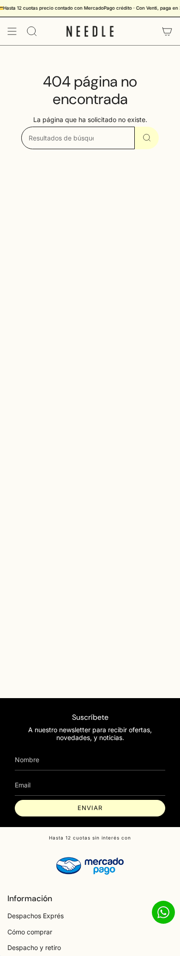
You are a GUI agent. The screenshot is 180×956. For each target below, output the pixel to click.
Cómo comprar (29, 932)
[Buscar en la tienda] (147, 138)
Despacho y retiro (34, 947)
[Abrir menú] (12, 31)
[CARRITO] (167, 31)
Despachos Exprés (35, 916)
